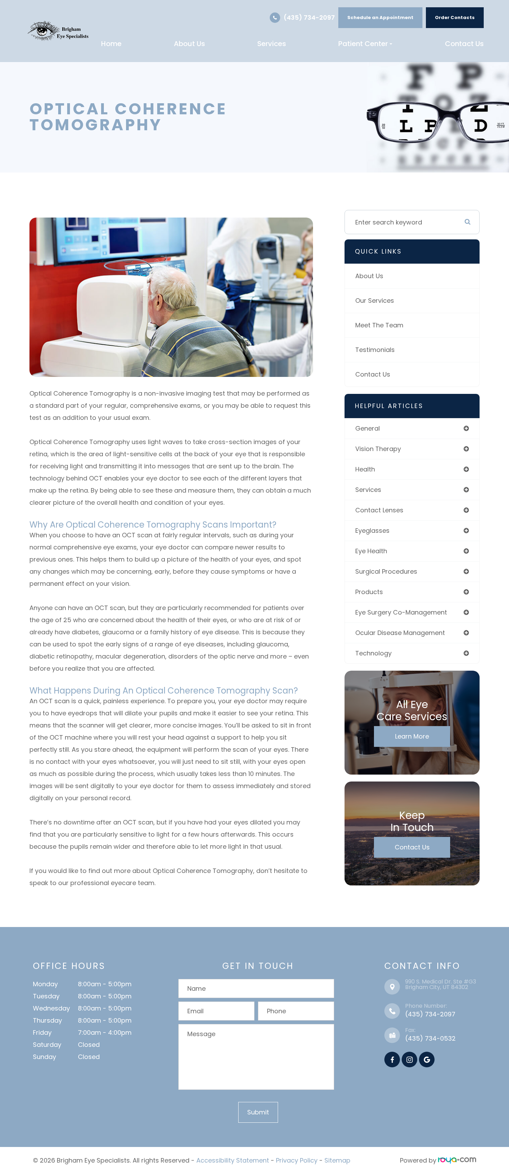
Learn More (412, 736)
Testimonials (375, 349)
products (369, 592)
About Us (189, 43)
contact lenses (379, 510)
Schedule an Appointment (380, 17)
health (365, 469)
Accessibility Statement (232, 1160)
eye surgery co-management (401, 612)
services (368, 489)
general (367, 428)
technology (373, 653)
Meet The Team (379, 325)
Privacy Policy (297, 1160)
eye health (371, 551)
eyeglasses (372, 530)
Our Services (374, 300)
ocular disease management (400, 632)
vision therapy (378, 448)
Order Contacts (455, 17)
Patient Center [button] (363, 43)
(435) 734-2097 (309, 17)
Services (271, 43)
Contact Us (464, 43)
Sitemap (337, 1160)
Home (111, 43)
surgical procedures (386, 571)
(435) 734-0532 (430, 1038)
